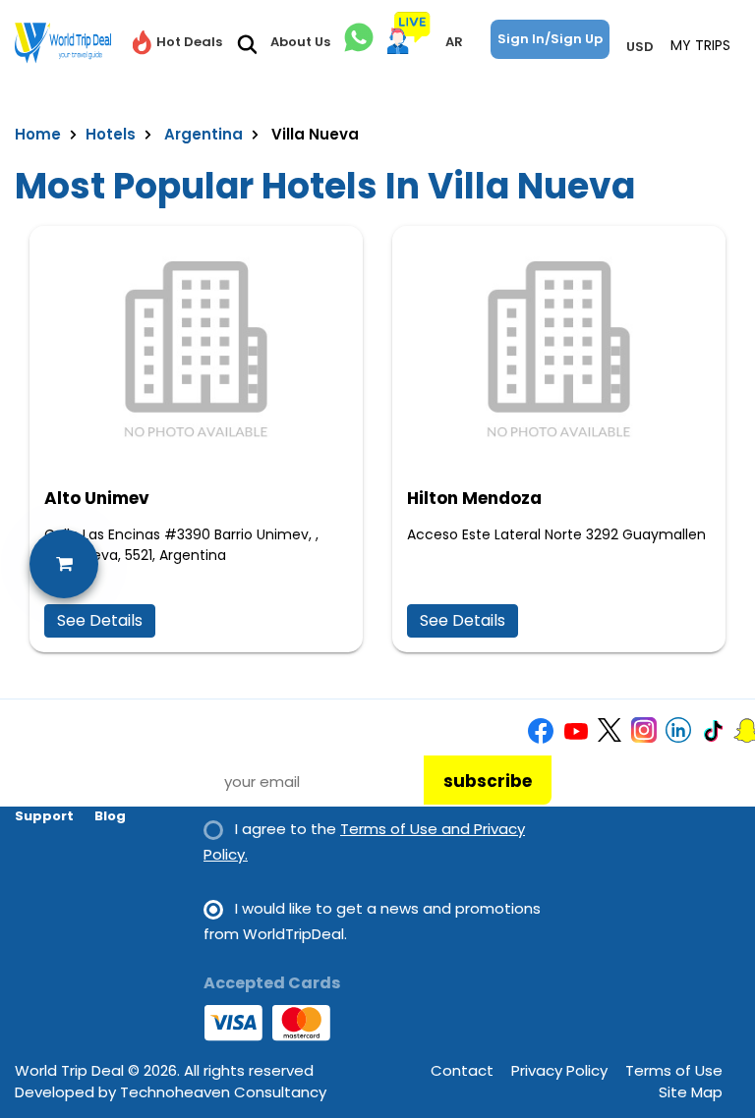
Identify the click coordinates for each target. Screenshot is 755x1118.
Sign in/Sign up (550, 38)
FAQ (29, 788)
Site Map (691, 1092)
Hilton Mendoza (474, 498)
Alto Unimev (96, 498)
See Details (100, 620)
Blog (110, 816)
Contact (462, 1070)
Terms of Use (674, 1070)
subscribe (487, 781)
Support (44, 816)
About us (47, 761)
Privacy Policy (559, 1070)
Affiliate (123, 788)
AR (454, 41)
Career (119, 761)
